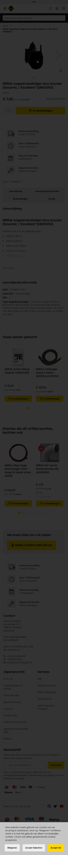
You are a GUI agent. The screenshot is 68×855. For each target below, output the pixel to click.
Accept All (56, 848)
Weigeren (12, 848)
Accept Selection (33, 848)
